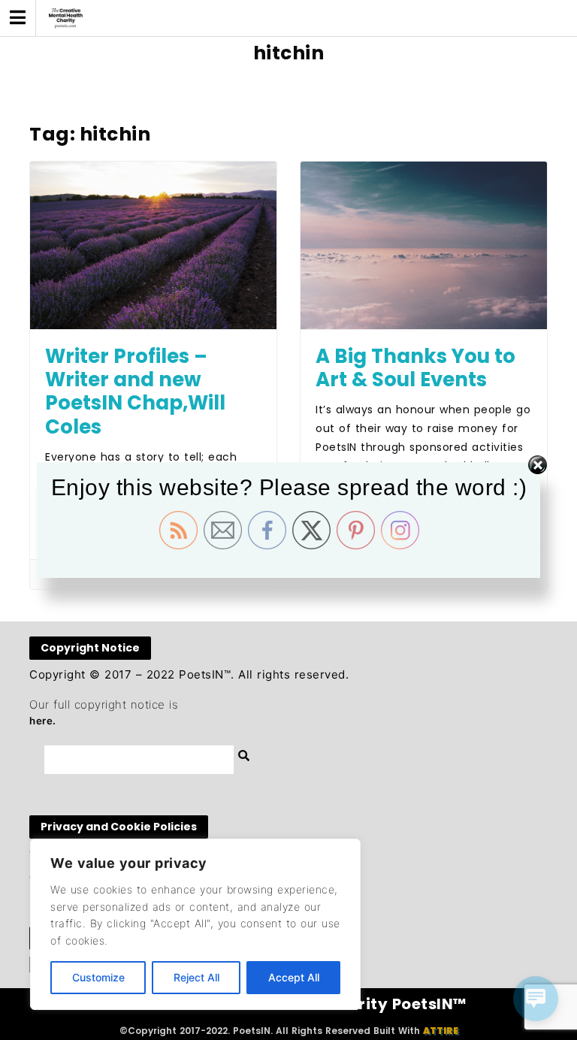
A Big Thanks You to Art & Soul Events (415, 368)
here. (42, 721)
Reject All (196, 977)
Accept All (293, 977)
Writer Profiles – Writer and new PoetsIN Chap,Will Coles (135, 391)
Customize (98, 977)
